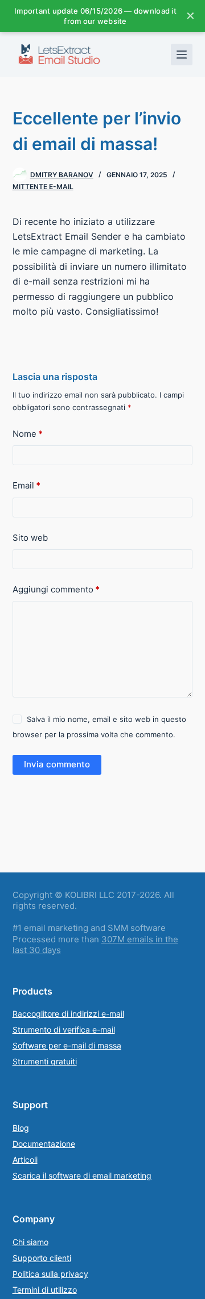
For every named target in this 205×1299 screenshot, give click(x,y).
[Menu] (181, 54)
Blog (21, 1128)
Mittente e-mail (43, 186)
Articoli (25, 1159)
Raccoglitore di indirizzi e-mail (68, 1013)
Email (26, 485)
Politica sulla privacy (50, 1274)
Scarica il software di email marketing (82, 1175)
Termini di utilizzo (45, 1289)
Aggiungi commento (56, 589)
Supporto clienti (42, 1258)
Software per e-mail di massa (67, 1045)
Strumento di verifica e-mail (64, 1029)
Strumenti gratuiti (45, 1061)
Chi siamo (30, 1242)
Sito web (30, 537)
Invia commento (57, 764)
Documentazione (44, 1143)
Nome (28, 433)
